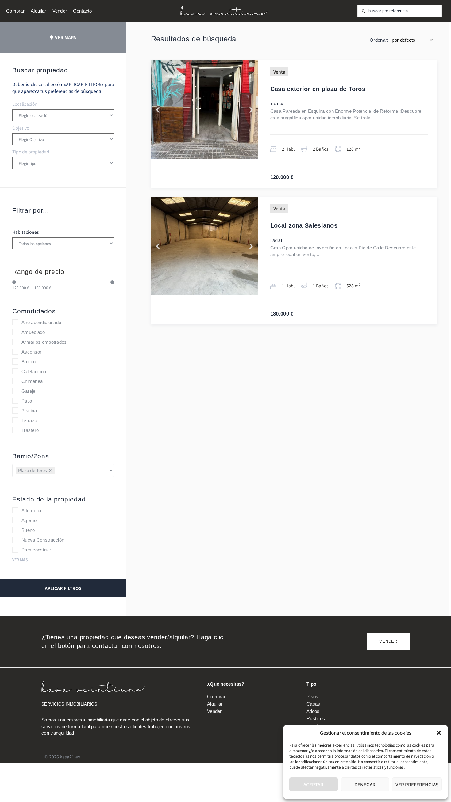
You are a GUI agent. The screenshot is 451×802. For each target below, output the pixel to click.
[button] (439, 733)
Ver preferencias (416, 784)
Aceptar (313, 784)
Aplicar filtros (63, 588)
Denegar (365, 784)
